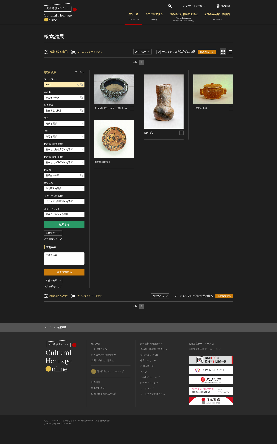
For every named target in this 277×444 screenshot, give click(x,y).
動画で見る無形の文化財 (103, 393)
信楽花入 (148, 133)
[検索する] (81, 84)
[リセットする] (78, 84)
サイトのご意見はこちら (152, 394)
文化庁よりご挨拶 (149, 355)
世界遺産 (95, 382)
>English (225, 5)
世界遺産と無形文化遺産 (184, 17)
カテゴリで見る (154, 17)
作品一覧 (133, 17)
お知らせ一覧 (147, 366)
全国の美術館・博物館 (217, 17)
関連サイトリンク (149, 383)
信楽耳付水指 (200, 108)
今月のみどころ (148, 360)
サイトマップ (147, 388)
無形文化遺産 (98, 388)
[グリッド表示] (223, 51)
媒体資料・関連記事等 (151, 343)
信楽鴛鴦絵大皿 (102, 162)
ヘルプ (143, 371)
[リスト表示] (229, 51)
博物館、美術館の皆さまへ (153, 349)
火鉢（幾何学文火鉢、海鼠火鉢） (111, 108)
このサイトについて (194, 5)
